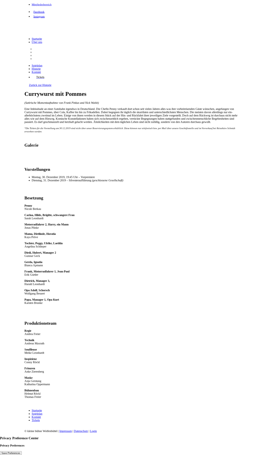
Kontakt (36, 72)
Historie (36, 68)
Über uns (37, 42)
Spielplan (37, 65)
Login (93, 431)
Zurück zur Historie (40, 85)
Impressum (65, 431)
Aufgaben (39, 52)
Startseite (37, 38)
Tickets (36, 420)
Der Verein (39, 48)
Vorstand (38, 55)
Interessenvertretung (44, 58)
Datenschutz (81, 431)
